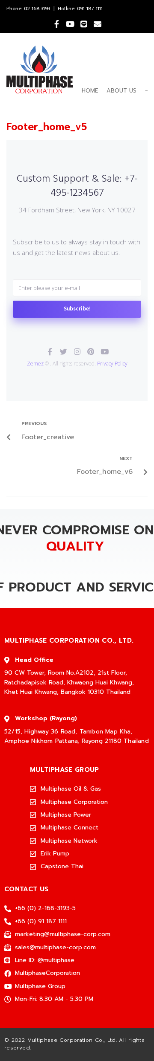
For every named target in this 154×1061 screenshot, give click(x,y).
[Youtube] (70, 24)
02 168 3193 (37, 8)
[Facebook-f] (56, 24)
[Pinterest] (91, 351)
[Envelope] (97, 24)
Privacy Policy (112, 363)
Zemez (35, 363)
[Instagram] (77, 351)
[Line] (84, 24)
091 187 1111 (90, 8)
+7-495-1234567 (94, 186)
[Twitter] (63, 351)
